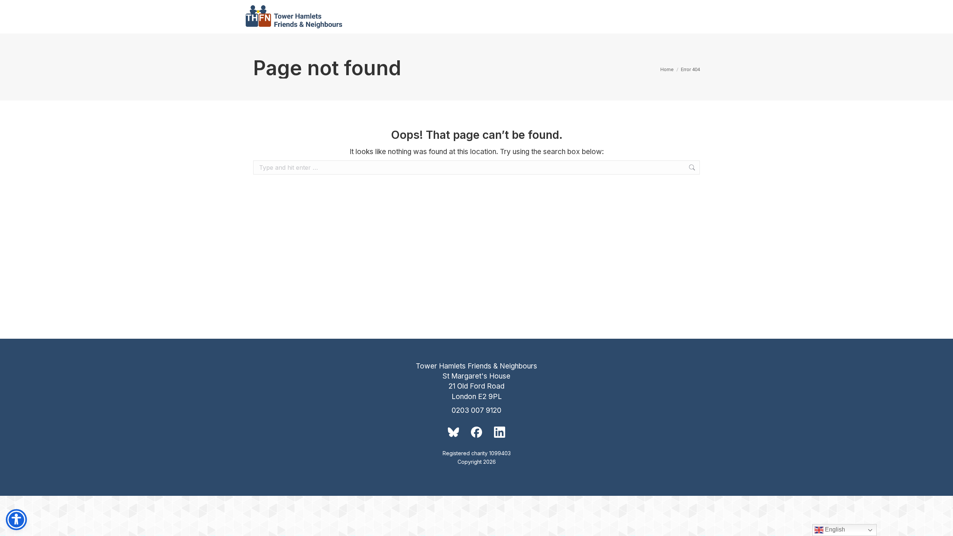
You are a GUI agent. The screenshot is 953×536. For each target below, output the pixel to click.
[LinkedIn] (499, 432)
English (834, 529)
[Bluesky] (453, 432)
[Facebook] (476, 432)
